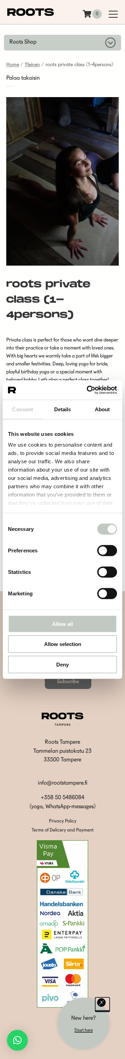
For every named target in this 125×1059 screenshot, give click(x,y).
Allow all (62, 624)
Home (12, 65)
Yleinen (32, 65)
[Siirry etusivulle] (30, 14)
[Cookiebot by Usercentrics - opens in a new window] (88, 390)
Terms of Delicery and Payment (63, 830)
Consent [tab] (22, 409)
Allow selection (62, 644)
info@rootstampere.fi (63, 783)
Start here (83, 1030)
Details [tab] (62, 409)
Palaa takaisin (23, 78)
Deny (62, 664)
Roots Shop (22, 42)
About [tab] (102, 409)
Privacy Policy (62, 821)
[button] (17, 1040)
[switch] (107, 550)
